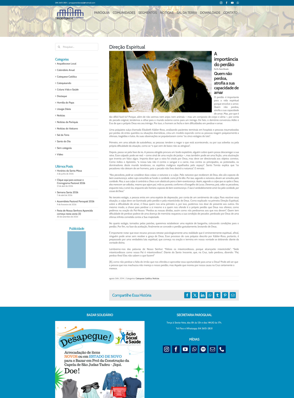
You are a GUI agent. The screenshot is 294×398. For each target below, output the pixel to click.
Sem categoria (64, 148)
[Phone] (222, 349)
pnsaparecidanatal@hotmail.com (82, 3)
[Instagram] (166, 349)
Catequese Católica (144, 278)
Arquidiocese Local (66, 63)
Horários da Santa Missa (69, 170)
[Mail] (212, 349)
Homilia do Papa (65, 102)
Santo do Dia (64, 141)
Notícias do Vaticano (67, 128)
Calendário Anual (66, 70)
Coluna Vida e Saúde (68, 89)
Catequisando (64, 83)
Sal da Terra (63, 134)
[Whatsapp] (194, 349)
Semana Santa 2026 (67, 192)
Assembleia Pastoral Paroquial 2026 (75, 201)
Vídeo (60, 154)
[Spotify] (203, 349)
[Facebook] (176, 349)
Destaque (62, 96)
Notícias (156, 278)
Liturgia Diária (64, 109)
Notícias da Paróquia (67, 122)
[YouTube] (185, 349)
